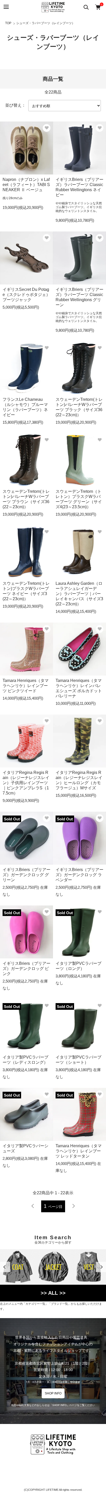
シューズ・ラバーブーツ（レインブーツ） (45, 23)
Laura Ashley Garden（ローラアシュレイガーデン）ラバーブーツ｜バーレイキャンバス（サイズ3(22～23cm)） (79, 593)
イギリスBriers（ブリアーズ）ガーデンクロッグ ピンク (26, 968)
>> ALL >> (53, 1293)
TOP (8, 23)
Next (101, 1267)
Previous (5, 1267)
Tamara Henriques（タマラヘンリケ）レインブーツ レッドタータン (79, 1151)
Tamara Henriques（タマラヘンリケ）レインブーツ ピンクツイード (26, 685)
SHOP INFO (53, 1393)
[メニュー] (6, 7)
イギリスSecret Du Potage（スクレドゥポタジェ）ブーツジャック (26, 294)
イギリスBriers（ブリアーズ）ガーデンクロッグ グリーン (26, 874)
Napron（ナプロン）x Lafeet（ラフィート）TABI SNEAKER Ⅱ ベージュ (26, 184)
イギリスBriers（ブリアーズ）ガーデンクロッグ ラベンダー (79, 874)
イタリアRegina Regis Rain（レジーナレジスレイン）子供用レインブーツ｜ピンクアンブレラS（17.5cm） (26, 782)
